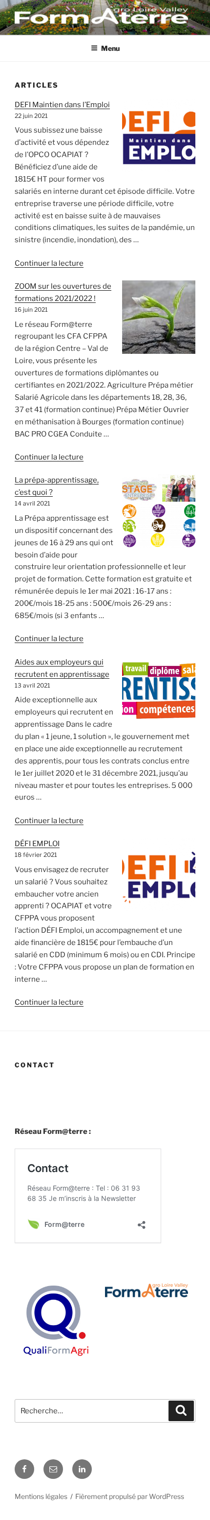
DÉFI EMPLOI (37, 843)
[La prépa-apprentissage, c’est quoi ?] (158, 513)
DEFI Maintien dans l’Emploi (62, 104)
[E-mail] (53, 1469)
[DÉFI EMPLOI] (158, 876)
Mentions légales (41, 1496)
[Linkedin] (82, 1469)
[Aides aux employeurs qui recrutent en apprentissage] (158, 692)
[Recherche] (181, 1411)
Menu (110, 48)
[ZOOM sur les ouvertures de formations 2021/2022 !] (158, 319)
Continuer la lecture (49, 263)
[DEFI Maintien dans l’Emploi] (158, 137)
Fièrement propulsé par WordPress (129, 1496)
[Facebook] (24, 1469)
